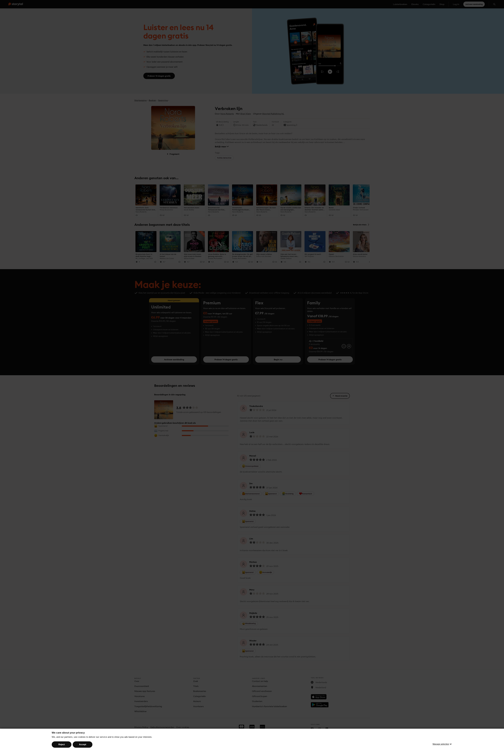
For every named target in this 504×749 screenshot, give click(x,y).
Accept (82, 744)
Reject (61, 744)
